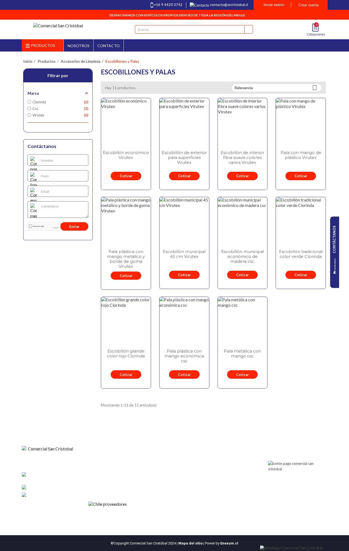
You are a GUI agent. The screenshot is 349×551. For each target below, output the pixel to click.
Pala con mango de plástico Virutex (301, 155)
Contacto (98, 470)
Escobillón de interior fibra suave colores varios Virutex (242, 157)
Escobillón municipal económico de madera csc (242, 256)
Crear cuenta (308, 5)
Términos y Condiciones (110, 477)
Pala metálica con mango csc (242, 354)
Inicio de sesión (162, 463)
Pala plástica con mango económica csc (184, 356)
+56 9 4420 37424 (60, 487)
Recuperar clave (162, 477)
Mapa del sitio (190, 543)
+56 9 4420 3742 (168, 4)
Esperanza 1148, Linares (46, 477)
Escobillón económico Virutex (126, 155)
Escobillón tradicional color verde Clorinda (301, 254)
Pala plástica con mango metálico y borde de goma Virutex (126, 259)
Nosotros (98, 463)
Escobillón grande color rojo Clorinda (126, 354)
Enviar (74, 226)
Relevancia (275, 87)
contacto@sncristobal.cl (229, 4)
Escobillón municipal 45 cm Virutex (184, 254)
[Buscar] (248, 29)
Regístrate (158, 470)
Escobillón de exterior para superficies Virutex (184, 157)
